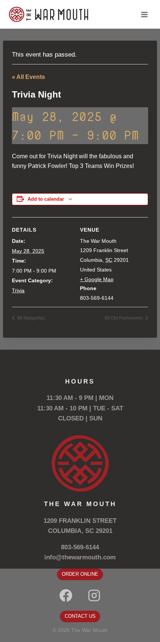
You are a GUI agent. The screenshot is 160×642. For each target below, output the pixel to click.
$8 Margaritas (30, 318)
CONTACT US (80, 616)
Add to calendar (46, 199)
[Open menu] (144, 14)
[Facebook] (66, 595)
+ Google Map (96, 279)
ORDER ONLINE (80, 574)
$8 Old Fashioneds (124, 318)
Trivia (18, 290)
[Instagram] (94, 595)
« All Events (28, 77)
